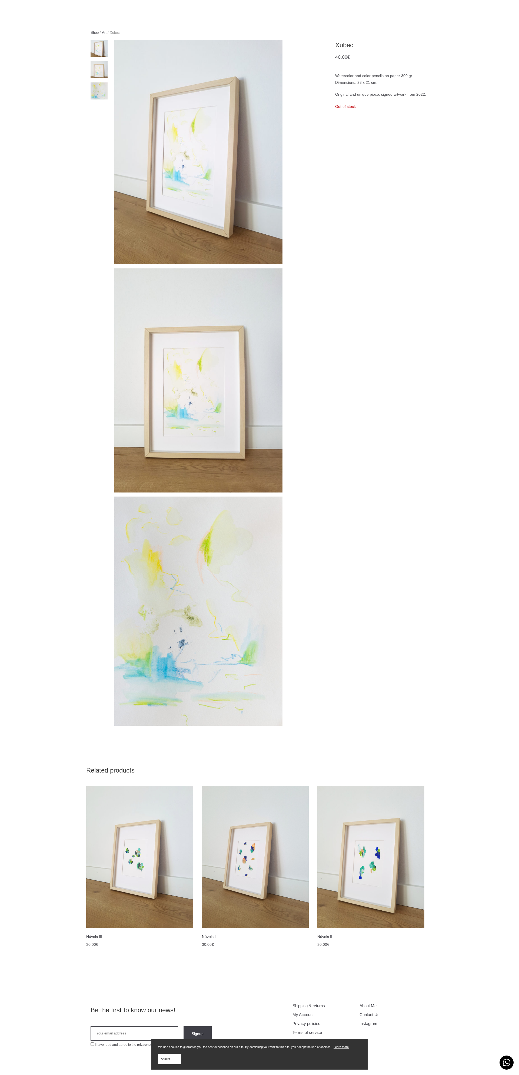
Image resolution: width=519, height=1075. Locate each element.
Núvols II (324, 936)
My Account (303, 1014)
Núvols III (94, 936)
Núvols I (209, 936)
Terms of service (307, 1032)
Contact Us (370, 1014)
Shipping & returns (308, 1005)
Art (104, 33)
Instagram (368, 1023)
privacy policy (147, 1045)
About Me (368, 1005)
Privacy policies (306, 1023)
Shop (95, 33)
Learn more (341, 1047)
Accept (165, 1058)
